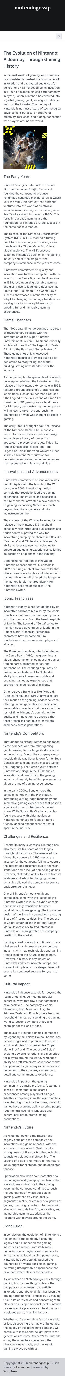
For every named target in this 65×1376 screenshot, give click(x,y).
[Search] (58, 36)
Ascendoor (23, 1367)
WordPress (10, 1371)
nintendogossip (33, 7)
